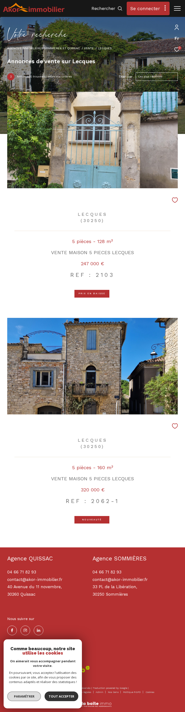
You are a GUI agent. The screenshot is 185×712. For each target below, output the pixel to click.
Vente (89, 48)
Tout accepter (61, 696)
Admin (100, 692)
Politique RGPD (132, 692)
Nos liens (113, 692)
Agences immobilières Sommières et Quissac (43, 48)
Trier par (125, 76)
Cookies (149, 692)
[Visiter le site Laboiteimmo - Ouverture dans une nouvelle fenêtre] (92, 701)
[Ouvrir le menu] (177, 8)
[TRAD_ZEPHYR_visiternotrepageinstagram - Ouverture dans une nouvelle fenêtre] (25, 630)
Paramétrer (24, 696)
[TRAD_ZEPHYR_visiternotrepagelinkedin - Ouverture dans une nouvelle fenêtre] (38, 630)
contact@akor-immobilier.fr (120, 579)
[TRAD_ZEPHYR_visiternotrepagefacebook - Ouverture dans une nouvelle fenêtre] (12, 630)
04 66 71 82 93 (106, 572)
